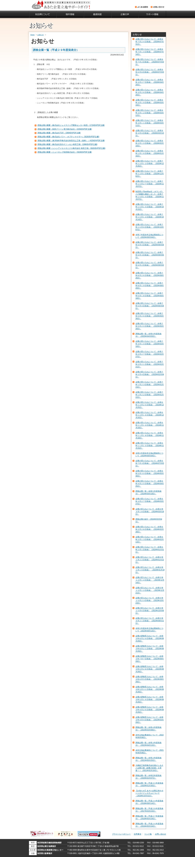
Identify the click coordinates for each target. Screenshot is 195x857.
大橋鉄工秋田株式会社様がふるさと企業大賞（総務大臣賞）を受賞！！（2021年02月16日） (149, 768)
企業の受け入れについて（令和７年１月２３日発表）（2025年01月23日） (149, 384)
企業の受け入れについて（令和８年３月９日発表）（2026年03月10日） (149, 133)
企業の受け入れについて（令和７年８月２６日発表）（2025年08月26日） (149, 275)
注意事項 (137, 834)
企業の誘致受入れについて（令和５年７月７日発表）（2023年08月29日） (149, 658)
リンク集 (148, 834)
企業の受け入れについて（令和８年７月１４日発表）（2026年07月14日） (149, 51)
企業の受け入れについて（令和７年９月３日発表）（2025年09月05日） (149, 255)
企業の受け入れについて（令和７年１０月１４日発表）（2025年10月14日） (149, 217)
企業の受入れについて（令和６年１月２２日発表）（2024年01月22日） (149, 559)
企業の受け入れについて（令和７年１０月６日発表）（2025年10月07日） (149, 227)
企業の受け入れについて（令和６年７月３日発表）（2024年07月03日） (149, 463)
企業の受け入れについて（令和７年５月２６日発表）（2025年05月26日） (149, 316)
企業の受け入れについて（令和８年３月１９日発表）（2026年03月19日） (149, 102)
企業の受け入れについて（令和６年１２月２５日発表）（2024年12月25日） (149, 404)
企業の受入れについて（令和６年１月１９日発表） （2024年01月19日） (149, 570)
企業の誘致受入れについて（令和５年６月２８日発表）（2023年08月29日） (149, 669)
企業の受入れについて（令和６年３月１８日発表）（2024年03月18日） (149, 511)
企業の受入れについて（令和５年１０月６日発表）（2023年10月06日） (149, 610)
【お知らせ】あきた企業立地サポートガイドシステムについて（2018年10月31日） (149, 793)
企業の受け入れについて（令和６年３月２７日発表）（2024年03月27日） (149, 501)
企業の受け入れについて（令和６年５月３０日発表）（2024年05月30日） (149, 473)
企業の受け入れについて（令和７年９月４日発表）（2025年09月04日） (149, 244)
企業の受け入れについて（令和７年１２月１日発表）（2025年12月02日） (149, 173)
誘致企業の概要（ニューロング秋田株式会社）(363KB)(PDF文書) (65, 152)
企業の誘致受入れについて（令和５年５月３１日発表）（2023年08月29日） (149, 689)
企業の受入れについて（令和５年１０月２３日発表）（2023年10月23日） (149, 600)
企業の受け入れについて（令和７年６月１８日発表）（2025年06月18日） (149, 295)
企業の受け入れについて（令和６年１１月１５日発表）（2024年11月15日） (149, 445)
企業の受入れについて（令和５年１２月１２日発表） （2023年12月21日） (149, 590)
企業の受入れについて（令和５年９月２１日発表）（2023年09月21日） (149, 620)
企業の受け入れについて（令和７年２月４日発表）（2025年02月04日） (149, 374)
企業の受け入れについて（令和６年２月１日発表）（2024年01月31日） (149, 549)
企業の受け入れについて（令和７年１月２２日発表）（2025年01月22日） (149, 394)
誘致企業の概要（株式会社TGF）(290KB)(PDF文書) (59, 133)
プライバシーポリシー (121, 834)
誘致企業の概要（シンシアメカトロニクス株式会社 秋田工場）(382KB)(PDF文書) (71, 148)
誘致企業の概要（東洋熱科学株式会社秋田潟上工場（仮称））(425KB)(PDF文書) (71, 140)
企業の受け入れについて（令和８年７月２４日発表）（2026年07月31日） (149, 41)
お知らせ (40, 35)
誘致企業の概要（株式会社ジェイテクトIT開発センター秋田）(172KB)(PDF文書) (71, 125)
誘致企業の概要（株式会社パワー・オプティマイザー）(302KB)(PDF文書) (68, 137)
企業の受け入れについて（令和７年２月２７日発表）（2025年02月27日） (149, 354)
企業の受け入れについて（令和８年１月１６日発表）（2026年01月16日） (149, 153)
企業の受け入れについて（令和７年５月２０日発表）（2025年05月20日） (149, 326)
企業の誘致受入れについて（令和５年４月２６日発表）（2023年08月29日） (149, 709)
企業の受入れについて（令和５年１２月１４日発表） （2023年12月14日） (149, 580)
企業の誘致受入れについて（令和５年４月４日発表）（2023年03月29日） (149, 719)
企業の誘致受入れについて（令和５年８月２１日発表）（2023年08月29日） (149, 648)
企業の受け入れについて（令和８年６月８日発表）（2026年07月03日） (149, 72)
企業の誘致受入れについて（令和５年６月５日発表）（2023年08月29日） (149, 679)
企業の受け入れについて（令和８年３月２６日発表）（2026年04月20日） (149, 92)
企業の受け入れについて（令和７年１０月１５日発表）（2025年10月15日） (149, 206)
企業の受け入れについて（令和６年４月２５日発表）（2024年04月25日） (149, 483)
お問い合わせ (160, 834)
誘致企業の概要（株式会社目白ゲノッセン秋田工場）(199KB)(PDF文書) (67, 144)
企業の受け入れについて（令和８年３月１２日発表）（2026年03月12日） (149, 112)
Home (32, 35)
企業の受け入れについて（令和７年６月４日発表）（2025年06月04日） (149, 305)
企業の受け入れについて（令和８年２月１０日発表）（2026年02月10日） (149, 143)
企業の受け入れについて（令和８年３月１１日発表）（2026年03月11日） (149, 123)
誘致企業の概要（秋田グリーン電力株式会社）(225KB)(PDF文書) (65, 129)
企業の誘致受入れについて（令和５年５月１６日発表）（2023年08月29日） (149, 699)
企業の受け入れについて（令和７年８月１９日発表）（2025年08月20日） (149, 285)
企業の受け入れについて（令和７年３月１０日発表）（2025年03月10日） (149, 343)
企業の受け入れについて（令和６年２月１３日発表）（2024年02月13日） (149, 539)
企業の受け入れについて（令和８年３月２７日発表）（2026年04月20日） (149, 82)
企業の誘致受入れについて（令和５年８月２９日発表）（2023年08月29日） (149, 638)
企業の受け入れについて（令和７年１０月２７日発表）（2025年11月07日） (149, 183)
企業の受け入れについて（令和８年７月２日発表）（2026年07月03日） (149, 62)
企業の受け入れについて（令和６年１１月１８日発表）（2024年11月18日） (149, 435)
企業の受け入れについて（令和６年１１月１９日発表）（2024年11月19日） (149, 425)
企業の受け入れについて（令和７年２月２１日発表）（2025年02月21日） (149, 364)
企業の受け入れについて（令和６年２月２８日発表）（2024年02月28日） (149, 529)
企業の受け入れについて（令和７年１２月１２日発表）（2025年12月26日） (149, 163)
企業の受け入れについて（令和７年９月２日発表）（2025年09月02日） (149, 265)
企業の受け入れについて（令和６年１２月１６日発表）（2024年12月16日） (149, 415)
